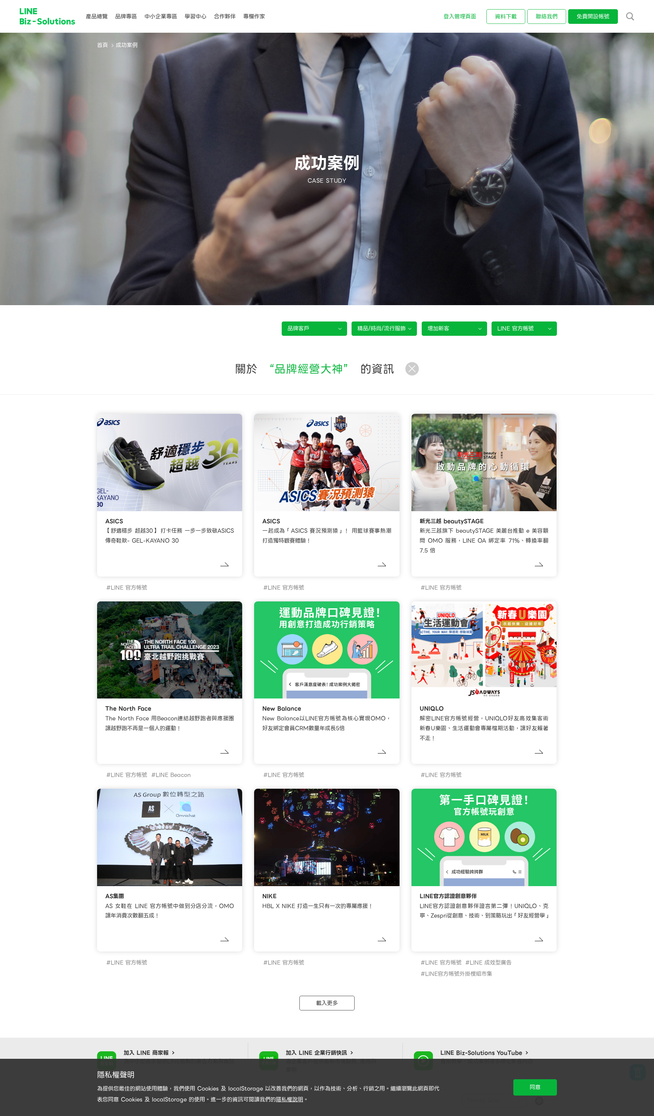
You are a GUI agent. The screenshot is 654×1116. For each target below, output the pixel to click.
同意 (535, 1087)
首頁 (102, 45)
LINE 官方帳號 (129, 587)
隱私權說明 (289, 1099)
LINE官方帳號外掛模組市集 (458, 974)
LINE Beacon (173, 775)
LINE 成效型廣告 (491, 962)
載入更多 (327, 1003)
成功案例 (127, 45)
